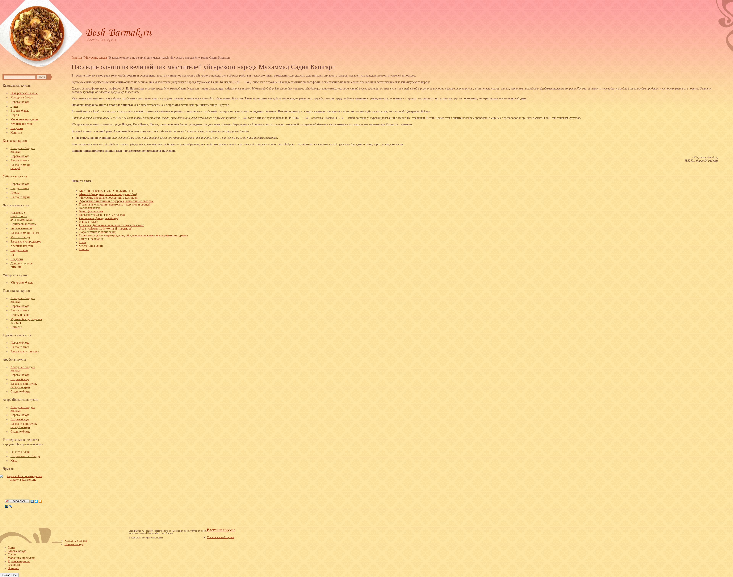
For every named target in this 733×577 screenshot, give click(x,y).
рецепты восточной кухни (158, 531)
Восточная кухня (221, 530)
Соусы (14, 115)
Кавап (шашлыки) (91, 211)
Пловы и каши (20, 314)
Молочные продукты (24, 119)
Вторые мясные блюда (25, 456)
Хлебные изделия (21, 245)
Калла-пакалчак (89, 208)
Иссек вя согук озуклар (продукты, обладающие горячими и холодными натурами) (133, 235)
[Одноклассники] (40, 501)
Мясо (13, 460)
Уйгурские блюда (21, 282)
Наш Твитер (167, 533)
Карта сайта (153, 533)
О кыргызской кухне (24, 93)
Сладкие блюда (20, 391)
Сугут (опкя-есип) (91, 245)
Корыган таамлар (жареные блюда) (102, 214)
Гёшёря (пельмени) (91, 238)
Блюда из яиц (19, 250)
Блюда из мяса (19, 160)
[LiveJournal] (11, 506)
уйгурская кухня (198, 531)
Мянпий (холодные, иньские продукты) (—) (108, 194)
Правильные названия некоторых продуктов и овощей (115, 204)
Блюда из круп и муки (24, 351)
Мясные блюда (20, 237)
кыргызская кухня (180, 531)
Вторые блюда (19, 110)
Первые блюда (19, 101)
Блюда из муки (20, 197)
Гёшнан (84, 249)
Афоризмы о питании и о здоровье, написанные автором (116, 201)
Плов (82, 242)
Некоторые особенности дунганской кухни (22, 216)
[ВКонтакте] (32, 501)
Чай (12, 254)
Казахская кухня (15, 140)
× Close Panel (9, 575)
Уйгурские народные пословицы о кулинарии (109, 197)
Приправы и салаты (23, 224)
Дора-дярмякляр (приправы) (97, 232)
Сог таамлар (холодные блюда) (99, 218)
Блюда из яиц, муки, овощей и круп (23, 385)
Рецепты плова (20, 451)
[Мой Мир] (7, 506)
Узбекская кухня (15, 176)
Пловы (14, 192)
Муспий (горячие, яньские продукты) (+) (106, 190)
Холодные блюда (21, 97)
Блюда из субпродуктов (25, 241)
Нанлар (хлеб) (88, 221)
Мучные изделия (21, 123)
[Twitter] (36, 501)
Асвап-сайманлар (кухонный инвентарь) (105, 228)
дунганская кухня (137, 533)
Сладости (16, 128)
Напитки (16, 132)
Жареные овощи (21, 228)
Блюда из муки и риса (24, 232)
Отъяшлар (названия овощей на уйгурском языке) (111, 225)
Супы (14, 106)
